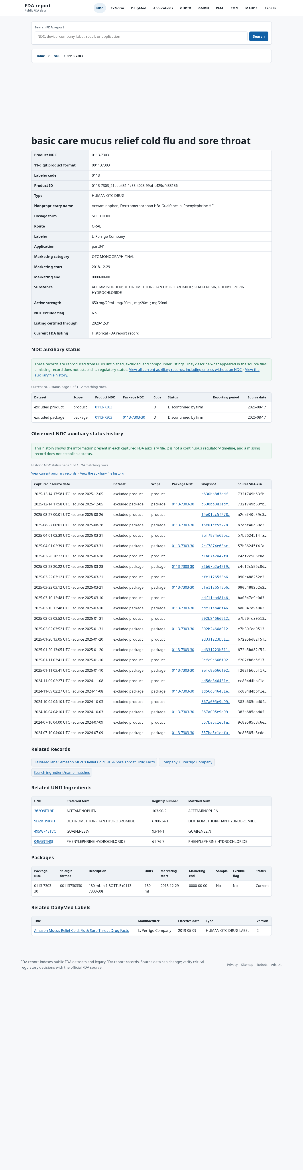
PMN (234, 8)
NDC (99, 8)
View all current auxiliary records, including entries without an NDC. (185, 369)
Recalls (270, 8)
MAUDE (251, 8)
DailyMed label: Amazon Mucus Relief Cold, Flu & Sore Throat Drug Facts (94, 762)
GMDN (203, 8)
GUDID (185, 8)
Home (40, 56)
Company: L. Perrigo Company (186, 762)
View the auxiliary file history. (102, 473)
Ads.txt (276, 964)
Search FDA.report (49, 27)
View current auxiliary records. (54, 473)
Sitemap (247, 964)
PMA (219, 8)
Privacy (232, 964)
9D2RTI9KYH (44, 821)
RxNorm (117, 8)
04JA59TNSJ (43, 841)
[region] (151, 407)
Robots (262, 964)
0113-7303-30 (134, 417)
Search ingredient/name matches (62, 772)
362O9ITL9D (44, 810)
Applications (163, 8)
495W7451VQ (45, 831)
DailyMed (138, 8)
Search (259, 36)
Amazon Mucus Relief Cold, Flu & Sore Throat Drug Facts (81, 930)
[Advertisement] (151, 99)
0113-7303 (103, 407)
